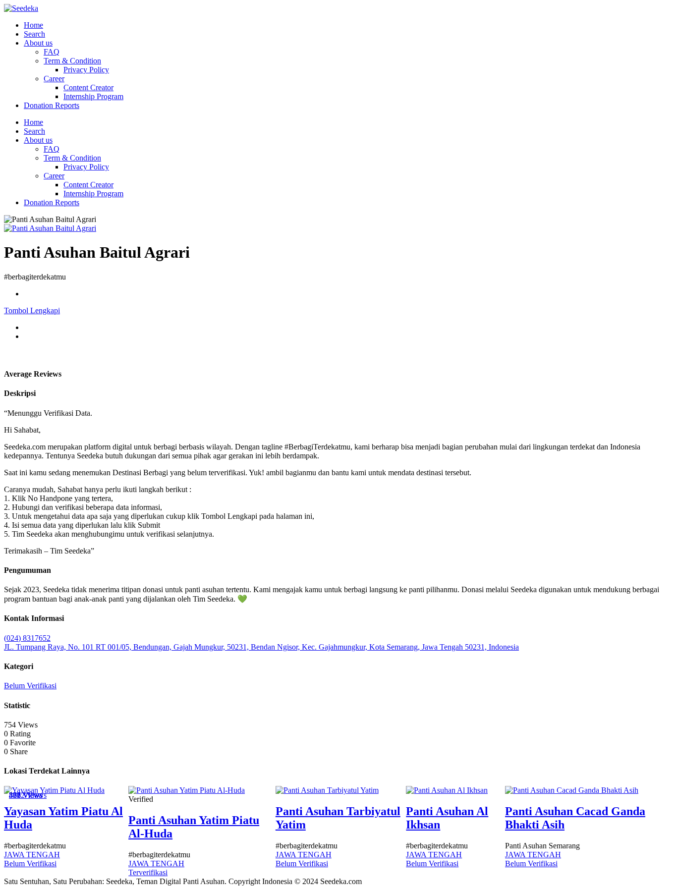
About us (38, 43)
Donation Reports (51, 105)
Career (54, 78)
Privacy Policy (86, 69)
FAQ (51, 52)
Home (33, 25)
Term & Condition (72, 60)
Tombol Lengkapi (32, 310)
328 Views (26, 795)
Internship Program (93, 96)
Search (34, 34)
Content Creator (88, 87)
